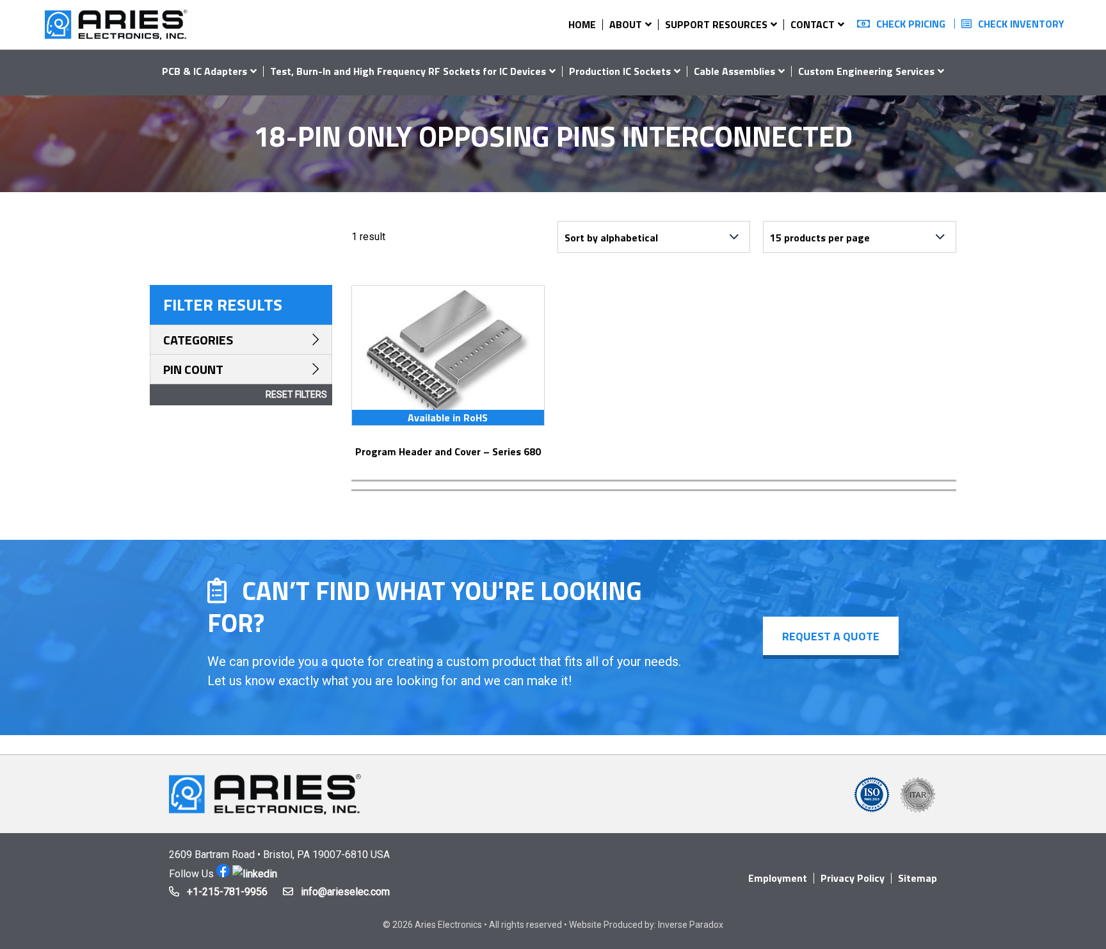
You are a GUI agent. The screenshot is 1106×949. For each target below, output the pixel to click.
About (625, 24)
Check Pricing (910, 23)
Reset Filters (296, 394)
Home (582, 24)
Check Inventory (1021, 23)
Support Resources (716, 24)
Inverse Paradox (690, 925)
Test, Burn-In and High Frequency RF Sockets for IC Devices (408, 71)
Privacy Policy (853, 878)
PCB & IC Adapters (204, 71)
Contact (812, 24)
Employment (777, 878)
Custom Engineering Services (866, 71)
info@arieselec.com (345, 892)
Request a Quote (830, 636)
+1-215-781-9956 (227, 892)
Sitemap (917, 878)
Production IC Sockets (620, 71)
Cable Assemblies (734, 71)
